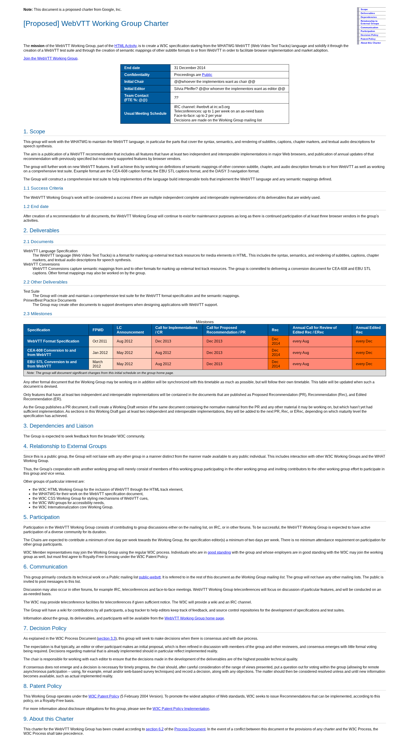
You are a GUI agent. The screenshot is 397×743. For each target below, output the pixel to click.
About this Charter (371, 43)
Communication (369, 27)
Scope (364, 9)
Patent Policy (368, 39)
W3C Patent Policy (103, 696)
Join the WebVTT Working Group (50, 58)
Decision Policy (369, 35)
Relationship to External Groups (370, 22)
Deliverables (368, 13)
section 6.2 (155, 729)
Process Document (189, 729)
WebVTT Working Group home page (194, 618)
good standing (219, 552)
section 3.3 (107, 638)
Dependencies (369, 17)
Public (207, 75)
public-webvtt (150, 577)
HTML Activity (125, 46)
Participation (368, 31)
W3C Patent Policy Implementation (181, 709)
